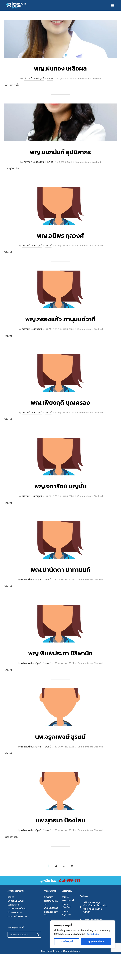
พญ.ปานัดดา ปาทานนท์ (60, 569)
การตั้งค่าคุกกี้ (67, 941)
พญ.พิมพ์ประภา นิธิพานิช (60, 653)
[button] (112, 5)
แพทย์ (50, 78)
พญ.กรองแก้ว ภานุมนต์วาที (60, 319)
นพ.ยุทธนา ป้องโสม (60, 820)
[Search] (38, 934)
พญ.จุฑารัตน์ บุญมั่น (60, 486)
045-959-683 (70, 880)
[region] (82, 934)
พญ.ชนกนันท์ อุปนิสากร (60, 152)
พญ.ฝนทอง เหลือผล (60, 68)
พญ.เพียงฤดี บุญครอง (60, 402)
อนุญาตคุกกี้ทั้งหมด (95, 941)
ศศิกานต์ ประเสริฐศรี (34, 78)
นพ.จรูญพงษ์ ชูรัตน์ (60, 736)
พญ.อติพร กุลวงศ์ (60, 235)
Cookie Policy (92, 934)
